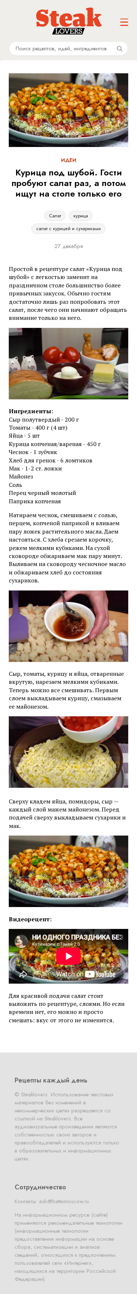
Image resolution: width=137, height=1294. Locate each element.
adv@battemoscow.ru (64, 1201)
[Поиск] (119, 48)
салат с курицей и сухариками (68, 228)
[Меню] (124, 22)
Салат (55, 215)
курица (80, 215)
